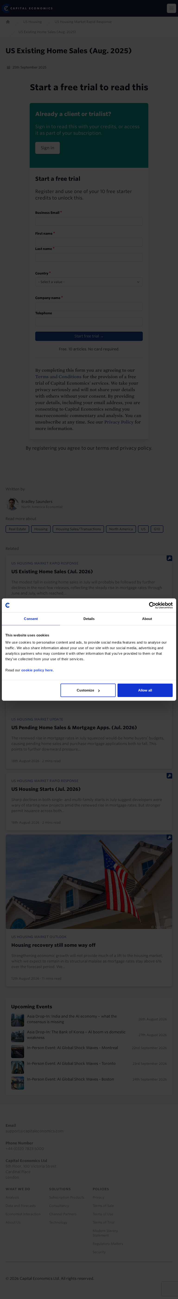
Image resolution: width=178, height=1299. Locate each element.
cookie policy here (37, 670)
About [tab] (147, 618)
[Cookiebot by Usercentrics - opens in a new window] (152, 605)
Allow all (145, 690)
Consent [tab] (31, 618)
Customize (85, 690)
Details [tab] (89, 618)
